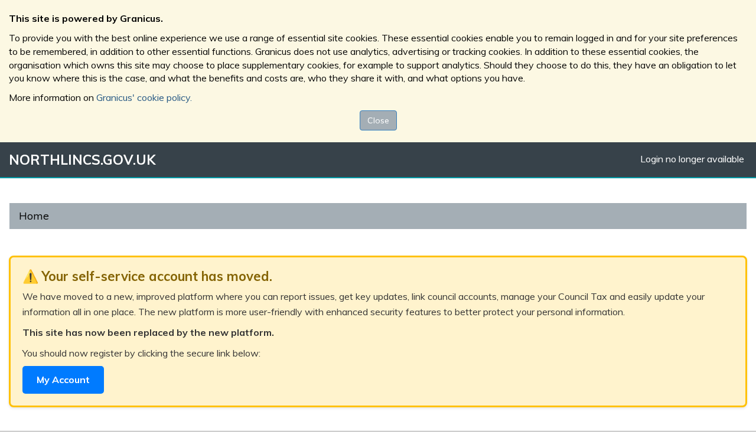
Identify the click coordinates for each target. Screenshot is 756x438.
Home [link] (34, 216)
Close (378, 120)
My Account (63, 379)
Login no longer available (692, 159)
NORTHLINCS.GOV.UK (82, 159)
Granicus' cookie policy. (144, 97)
